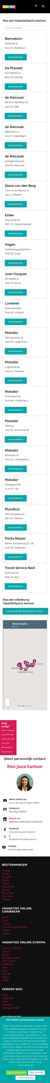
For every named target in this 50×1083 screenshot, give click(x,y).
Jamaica (6, 933)
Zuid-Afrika (7, 896)
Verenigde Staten (10, 1008)
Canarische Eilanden (12, 948)
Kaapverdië (8, 886)
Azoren (5, 873)
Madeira (6, 890)
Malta (5, 970)
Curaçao (6, 923)
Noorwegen (8, 893)
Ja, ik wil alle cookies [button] (16, 1073)
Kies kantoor (15, 57)
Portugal (6, 974)
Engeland (7, 877)
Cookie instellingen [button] (25, 1078)
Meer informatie (36, 1073)
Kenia (5, 1001)
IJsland (5, 883)
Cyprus (5, 951)
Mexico (5, 930)
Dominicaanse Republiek (14, 927)
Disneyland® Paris (11, 958)
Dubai (5, 995)
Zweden (6, 899)
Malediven (7, 1004)
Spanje (5, 977)
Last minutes (8, 961)
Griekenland (8, 964)
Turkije (5, 980)
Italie (4, 967)
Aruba (5, 917)
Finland (5, 880)
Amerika (6, 870)
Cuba (5, 920)
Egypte (5, 954)
